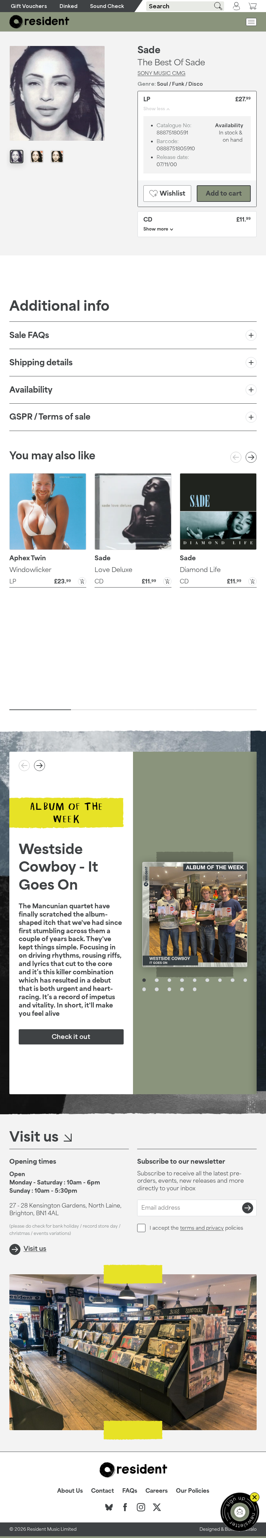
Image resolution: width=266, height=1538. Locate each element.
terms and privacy (202, 1228)
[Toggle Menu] (251, 22)
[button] (47, 581)
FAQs (129, 1490)
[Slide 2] (102, 709)
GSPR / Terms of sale (49, 416)
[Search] (215, 6)
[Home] (39, 22)
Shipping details (41, 362)
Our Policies (192, 1490)
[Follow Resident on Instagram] (141, 1507)
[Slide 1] (40, 709)
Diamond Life (200, 569)
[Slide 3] (164, 709)
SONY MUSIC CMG (161, 73)
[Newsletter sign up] (239, 1511)
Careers (156, 1490)
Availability (30, 389)
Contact (102, 1490)
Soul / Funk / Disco (180, 84)
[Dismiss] (254, 1497)
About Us (70, 1490)
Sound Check (107, 6)
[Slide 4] (226, 709)
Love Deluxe (113, 569)
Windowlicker (30, 569)
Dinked (69, 6)
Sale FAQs (29, 335)
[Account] (236, 6)
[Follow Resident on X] (157, 1507)
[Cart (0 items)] (252, 6)
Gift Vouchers (29, 6)
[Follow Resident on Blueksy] (109, 1507)
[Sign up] (248, 1208)
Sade (149, 49)
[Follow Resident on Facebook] (125, 1507)
